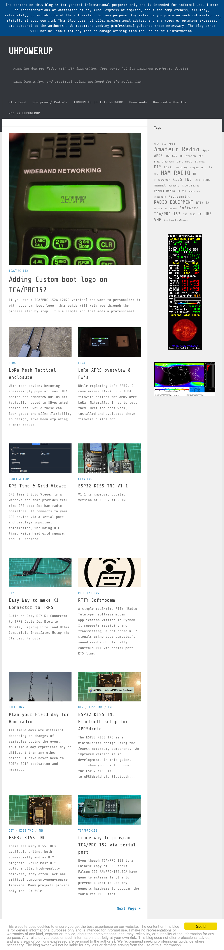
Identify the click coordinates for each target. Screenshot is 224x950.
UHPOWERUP (31, 51)
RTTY (199, 202)
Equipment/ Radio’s (50, 102)
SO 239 (158, 208)
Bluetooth (188, 156)
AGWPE (172, 144)
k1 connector (162, 180)
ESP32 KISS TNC (27, 837)
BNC (201, 156)
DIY (11, 593)
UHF (208, 214)
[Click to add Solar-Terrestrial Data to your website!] (185, 348)
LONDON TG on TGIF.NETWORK (98, 102)
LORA (206, 179)
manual (160, 185)
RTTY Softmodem (96, 600)
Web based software (176, 220)
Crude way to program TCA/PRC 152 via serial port (107, 845)
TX (200, 214)
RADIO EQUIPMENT (173, 202)
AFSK (156, 144)
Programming (179, 196)
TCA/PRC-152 (18, 270)
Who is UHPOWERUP (24, 113)
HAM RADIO (175, 173)
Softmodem (171, 208)
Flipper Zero (198, 167)
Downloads (138, 102)
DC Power (200, 162)
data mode (184, 161)
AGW (164, 144)
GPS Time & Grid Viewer (37, 486)
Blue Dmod (17, 102)
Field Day (16, 707)
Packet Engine (190, 186)
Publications (19, 478)
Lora (12, 363)
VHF (157, 219)
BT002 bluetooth (164, 162)
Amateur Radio (177, 149)
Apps (205, 150)
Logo (197, 180)
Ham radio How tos (170, 102)
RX (208, 202)
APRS (158, 156)
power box (194, 191)
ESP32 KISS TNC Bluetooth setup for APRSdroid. (103, 721)
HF (195, 174)
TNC (110, 707)
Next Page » (129, 908)
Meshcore (174, 186)
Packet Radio (164, 191)
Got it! (201, 926)
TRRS (192, 214)
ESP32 (168, 167)
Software (189, 208)
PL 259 (182, 191)
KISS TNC (85, 478)
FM (210, 167)
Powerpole (160, 197)
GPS (156, 174)
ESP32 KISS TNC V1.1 (103, 486)
